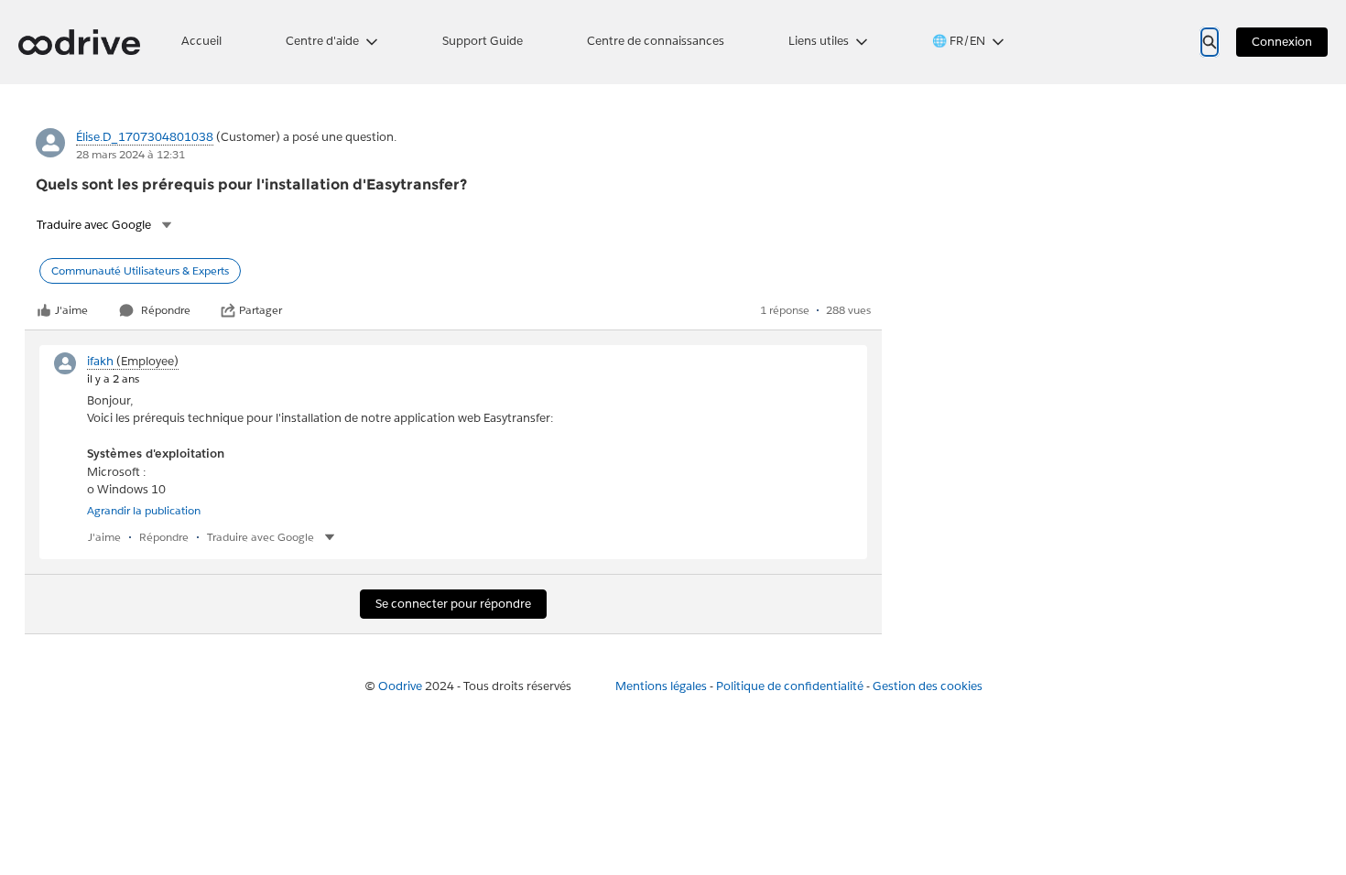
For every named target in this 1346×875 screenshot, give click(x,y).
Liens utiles (818, 41)
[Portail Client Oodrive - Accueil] (79, 42)
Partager (260, 310)
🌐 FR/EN (958, 41)
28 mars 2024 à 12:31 (130, 154)
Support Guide (482, 41)
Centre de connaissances (655, 41)
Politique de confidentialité (789, 686)
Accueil (201, 41)
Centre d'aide (322, 41)
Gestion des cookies (927, 686)
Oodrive (400, 686)
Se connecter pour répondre (453, 603)
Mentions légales (661, 686)
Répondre (165, 310)
